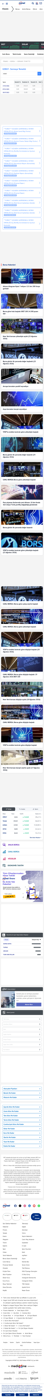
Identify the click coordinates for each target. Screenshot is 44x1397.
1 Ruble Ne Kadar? (9, 1328)
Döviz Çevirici (10, 1012)
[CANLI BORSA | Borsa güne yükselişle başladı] (22, 616)
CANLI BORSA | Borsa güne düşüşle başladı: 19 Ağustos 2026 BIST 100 (20, 675)
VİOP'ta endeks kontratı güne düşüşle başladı (20, 745)
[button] (6, 3)
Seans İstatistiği (29, 54)
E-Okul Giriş (26, 1274)
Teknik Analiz (17, 54)
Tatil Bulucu (26, 1268)
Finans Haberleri (8, 1310)
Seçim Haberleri (27, 1236)
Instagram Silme (27, 1281)
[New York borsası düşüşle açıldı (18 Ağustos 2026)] (22, 689)
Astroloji (25, 1230)
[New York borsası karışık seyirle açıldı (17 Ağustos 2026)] (22, 757)
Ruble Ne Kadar (9, 1146)
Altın (41, 9)
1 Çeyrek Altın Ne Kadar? (24, 1318)
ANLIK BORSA (13, 845)
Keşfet (5, 1290)
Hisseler (5, 1268)
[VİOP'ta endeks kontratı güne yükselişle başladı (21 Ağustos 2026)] (22, 540)
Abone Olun (29, 1004)
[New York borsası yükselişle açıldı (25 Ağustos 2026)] (22, 326)
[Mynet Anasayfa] (22, 3)
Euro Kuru (6, 1281)
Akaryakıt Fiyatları (10, 1089)
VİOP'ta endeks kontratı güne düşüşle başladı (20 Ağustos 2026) (21, 650)
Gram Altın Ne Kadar (11, 1111)
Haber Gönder (37, 1216)
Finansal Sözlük (8, 1265)
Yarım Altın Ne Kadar (11, 1120)
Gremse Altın (26, 1313)
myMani (24, 1255)
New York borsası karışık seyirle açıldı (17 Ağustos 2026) (21, 769)
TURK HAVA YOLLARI (8, 954)
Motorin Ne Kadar (10, 1097)
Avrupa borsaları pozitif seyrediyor (16, 386)
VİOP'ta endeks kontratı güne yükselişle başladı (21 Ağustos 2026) (20, 551)
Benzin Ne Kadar (10, 1093)
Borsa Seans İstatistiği (10, 1259)
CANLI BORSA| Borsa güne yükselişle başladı (19, 480)
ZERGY (5, 817)
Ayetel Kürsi (26, 1287)
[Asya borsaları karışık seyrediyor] (22, 398)
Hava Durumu (7, 1287)
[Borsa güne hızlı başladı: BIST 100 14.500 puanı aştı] (22, 301)
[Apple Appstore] (16, 1216)
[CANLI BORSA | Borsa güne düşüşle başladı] (22, 712)
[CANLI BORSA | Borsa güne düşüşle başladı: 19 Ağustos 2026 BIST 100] (22, 664)
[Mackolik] (10, 1373)
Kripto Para (6, 1271)
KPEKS (5, 825)
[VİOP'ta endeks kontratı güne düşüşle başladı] (22, 734)
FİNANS (5, 9)
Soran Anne (25, 1265)
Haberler (5, 1227)
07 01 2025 (6, 89)
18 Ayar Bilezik (32, 1315)
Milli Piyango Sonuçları (29, 1271)
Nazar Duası (26, 1290)
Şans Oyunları (26, 1249)
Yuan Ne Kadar (9, 1142)
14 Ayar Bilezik (19, 1315)
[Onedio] (9, 1378)
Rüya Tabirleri (7, 1284)
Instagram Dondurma (29, 1278)
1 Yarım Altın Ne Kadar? (11, 1321)
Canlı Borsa (6, 54)
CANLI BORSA (13, 851)
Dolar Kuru (6, 1278)
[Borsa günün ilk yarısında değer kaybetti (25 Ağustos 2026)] (22, 351)
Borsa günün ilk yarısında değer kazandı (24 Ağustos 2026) (19, 456)
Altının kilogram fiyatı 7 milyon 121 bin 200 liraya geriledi (21, 287)
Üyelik (18, 1342)
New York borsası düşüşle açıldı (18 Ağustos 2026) (21, 699)
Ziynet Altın (7, 1315)
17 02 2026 (6, 86)
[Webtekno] (21, 1378)
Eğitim (5, 1246)
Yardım (12, 1342)
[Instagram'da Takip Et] (24, 1206)
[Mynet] (35, 1373)
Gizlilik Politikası (26, 1342)
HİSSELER (12, 858)
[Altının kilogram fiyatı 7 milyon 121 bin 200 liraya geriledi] (22, 276)
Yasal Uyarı (37, 1342)
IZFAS (4, 829)
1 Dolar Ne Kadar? (9, 1326)
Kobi (23, 1252)
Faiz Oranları (27, 1336)
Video (5, 1252)
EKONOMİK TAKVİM (15, 865)
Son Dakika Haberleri (9, 1223)
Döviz (35, 9)
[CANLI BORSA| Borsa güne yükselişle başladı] (22, 469)
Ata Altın (16, 1313)
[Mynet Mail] (41, 3)
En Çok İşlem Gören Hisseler (12, 1333)
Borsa (17, 9)
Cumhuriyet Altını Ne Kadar (14, 1124)
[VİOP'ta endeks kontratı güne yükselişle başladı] (22, 421)
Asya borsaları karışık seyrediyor (15, 409)
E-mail (24, 1246)
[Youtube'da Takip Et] (34, 1206)
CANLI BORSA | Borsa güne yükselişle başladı (19, 627)
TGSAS (5, 821)
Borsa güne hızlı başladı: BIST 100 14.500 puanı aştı (20, 312)
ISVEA (4, 833)
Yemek (5, 1233)
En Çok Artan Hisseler (10, 1331)
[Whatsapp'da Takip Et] (39, 1206)
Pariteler (16, 1336)
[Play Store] (7, 1216)
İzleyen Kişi (35, 939)
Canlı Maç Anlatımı (28, 1239)
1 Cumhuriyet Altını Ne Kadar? (13, 1323)
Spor (4, 1249)
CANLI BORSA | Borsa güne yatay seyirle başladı (20, 604)
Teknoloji (25, 1223)
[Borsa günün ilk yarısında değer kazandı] (22, 517)
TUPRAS (5, 947)
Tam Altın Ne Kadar (11, 1115)
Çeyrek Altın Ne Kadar (12, 1107)
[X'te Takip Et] (20, 1206)
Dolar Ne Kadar (9, 1129)
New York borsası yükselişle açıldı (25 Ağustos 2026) (20, 337)
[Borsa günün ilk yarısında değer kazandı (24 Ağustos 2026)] (22, 444)
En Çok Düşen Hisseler (26, 1328)
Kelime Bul (25, 1262)
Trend (5, 1243)
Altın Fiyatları (7, 1274)
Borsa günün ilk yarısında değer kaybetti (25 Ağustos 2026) (19, 362)
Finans (5, 1230)
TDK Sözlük (25, 1284)
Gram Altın (6, 1313)
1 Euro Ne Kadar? (24, 1326)
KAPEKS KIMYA (7, 944)
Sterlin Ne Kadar (10, 1137)
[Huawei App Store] (25, 1216)
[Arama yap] (32, 3)
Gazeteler (25, 1243)
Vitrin (24, 1233)
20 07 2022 (6, 92)
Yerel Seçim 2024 (22, 1310)
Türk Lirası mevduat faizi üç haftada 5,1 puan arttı (19, 1298)
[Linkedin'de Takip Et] (29, 1206)
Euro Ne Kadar (9, 1133)
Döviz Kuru (7, 1336)
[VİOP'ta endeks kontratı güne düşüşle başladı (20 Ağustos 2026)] (22, 639)
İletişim (5, 1342)
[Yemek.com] (34, 1378)
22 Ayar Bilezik (8, 1318)
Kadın (5, 1236)
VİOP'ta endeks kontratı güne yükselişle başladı (20, 432)
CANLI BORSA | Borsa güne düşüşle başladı (18, 722)
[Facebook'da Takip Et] (15, 1206)
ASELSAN (5, 951)
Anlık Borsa (26, 9)
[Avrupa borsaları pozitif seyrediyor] (22, 376)
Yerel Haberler (7, 1255)
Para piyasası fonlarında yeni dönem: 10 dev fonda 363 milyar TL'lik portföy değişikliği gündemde (21, 503)
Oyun (24, 1259)
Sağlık (24, 1227)
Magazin (5, 1239)
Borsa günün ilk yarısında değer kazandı (17, 527)
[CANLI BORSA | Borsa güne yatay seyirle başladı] (22, 593)
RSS (21, 1345)
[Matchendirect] (23, 1373)
